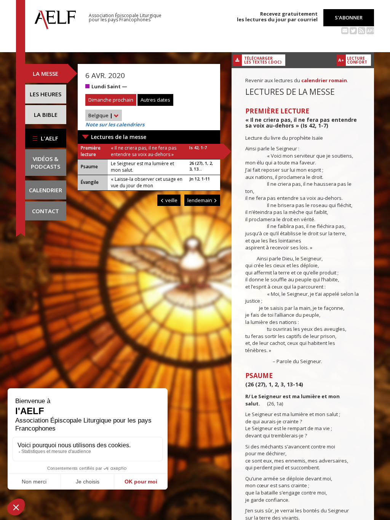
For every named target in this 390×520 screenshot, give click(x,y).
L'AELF (48, 138)
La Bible (46, 114)
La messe (45, 73)
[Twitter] (353, 30)
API (370, 30)
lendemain (200, 200)
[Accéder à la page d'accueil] (55, 17)
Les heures (45, 94)
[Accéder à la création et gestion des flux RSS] (361, 30)
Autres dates (155, 99)
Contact (45, 211)
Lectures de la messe (118, 136)
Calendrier (45, 190)
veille (170, 200)
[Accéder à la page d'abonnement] (344, 30)
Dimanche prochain (110, 99)
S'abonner (349, 17)
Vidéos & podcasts (45, 162)
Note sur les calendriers (114, 124)
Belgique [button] (100, 115)
